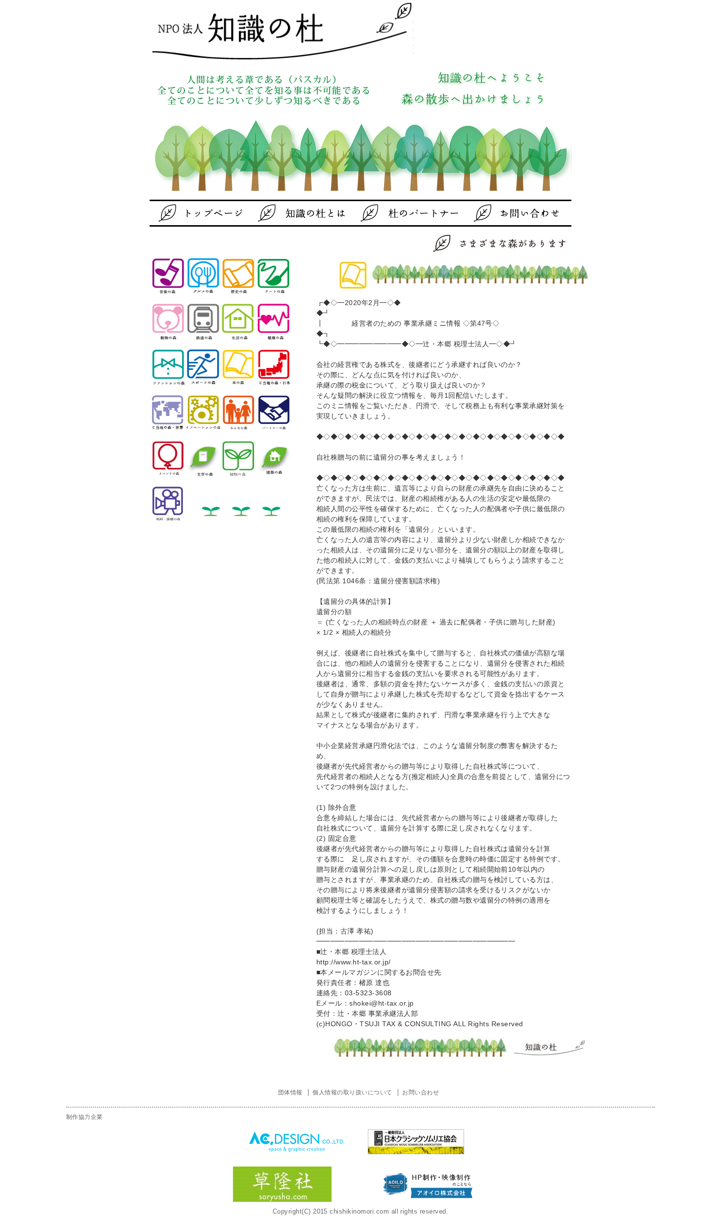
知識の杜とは (304, 213)
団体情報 (290, 1092)
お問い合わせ (500, 213)
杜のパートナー (402, 213)
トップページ (206, 213)
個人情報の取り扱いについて (352, 1092)
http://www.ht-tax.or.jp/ (353, 962)
